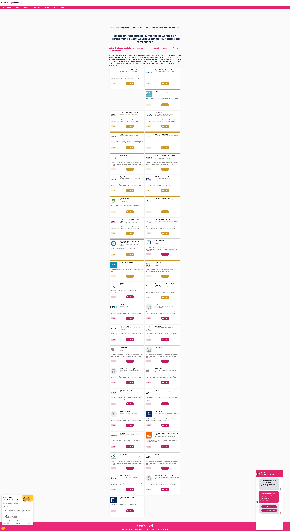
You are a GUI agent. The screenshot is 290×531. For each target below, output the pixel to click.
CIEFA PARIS (123, 347)
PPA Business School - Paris (163, 177)
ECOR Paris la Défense (126, 198)
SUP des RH (158, 326)
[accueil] (3, 7)
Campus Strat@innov (126, 411)
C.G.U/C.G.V (142, 529)
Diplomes (116, 27)
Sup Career (158, 411)
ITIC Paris (122, 283)
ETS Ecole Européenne (126, 262)
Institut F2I (158, 262)
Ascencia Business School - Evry (129, 70)
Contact (148, 529)
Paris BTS (158, 91)
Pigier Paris (158, 112)
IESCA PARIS (158, 347)
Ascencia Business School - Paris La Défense (165, 284)
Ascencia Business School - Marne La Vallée (130, 220)
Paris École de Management (128, 497)
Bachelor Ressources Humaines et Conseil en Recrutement (131, 28)
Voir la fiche (130, 83)
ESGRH (122, 304)
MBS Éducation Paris (126, 390)
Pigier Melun (123, 155)
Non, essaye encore (269, 510)
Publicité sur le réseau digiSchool (129, 529)
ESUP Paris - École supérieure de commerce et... (129, 241)
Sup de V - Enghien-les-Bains (163, 198)
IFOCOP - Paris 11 (125, 476)
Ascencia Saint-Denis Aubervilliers (130, 112)
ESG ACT (122, 433)
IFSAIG (157, 304)
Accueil (111, 27)
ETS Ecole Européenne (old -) (128, 369)
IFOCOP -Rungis (124, 326)
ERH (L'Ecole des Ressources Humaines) (166, 476)
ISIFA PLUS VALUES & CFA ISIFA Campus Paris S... (166, 433)
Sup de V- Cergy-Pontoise (162, 219)
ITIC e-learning (159, 240)
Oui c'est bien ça (269, 507)
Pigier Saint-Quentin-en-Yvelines (164, 70)
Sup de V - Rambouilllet (161, 134)
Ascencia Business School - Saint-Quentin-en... (165, 156)
